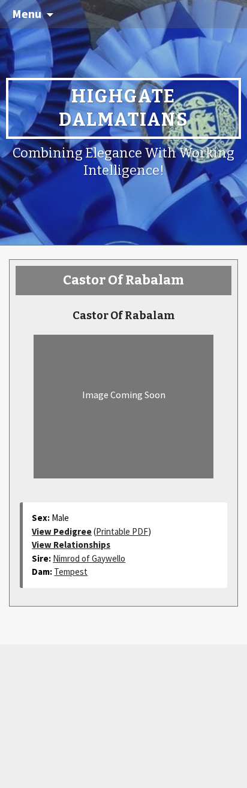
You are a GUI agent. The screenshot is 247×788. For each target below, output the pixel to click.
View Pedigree (62, 531)
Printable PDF (122, 531)
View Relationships (71, 544)
